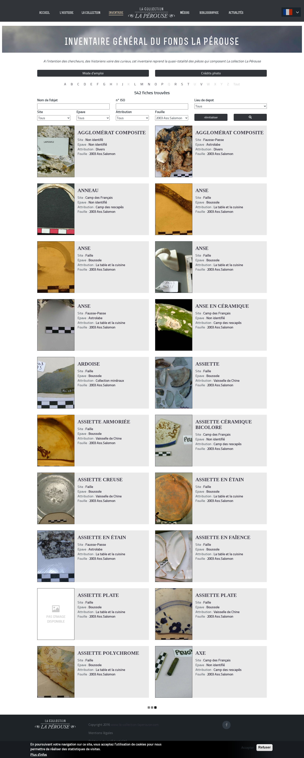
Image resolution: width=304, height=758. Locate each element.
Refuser (264, 747)
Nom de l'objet (47, 100)
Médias (184, 13)
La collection (91, 13)
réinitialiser (211, 117)
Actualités (236, 13)
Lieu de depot (204, 100)
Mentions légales (101, 733)
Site (40, 111)
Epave (81, 111)
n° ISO (120, 100)
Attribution (124, 111)
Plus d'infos (38, 754)
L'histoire (66, 13)
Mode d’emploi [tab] (93, 73)
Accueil (44, 13)
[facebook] (227, 724)
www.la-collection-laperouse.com (135, 724)
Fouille (160, 111)
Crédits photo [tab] (211, 73)
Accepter (247, 747)
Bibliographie (209, 13)
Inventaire (116, 13)
